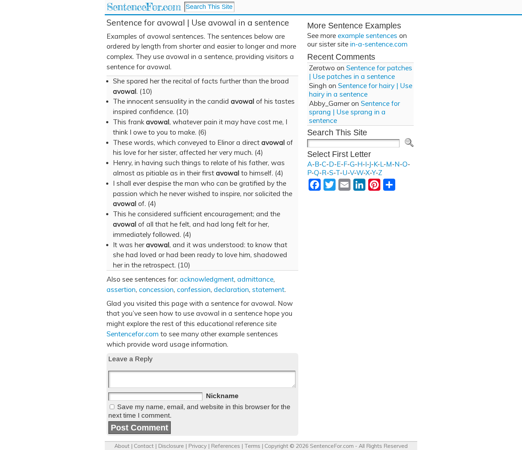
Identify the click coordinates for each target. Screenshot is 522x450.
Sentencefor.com (133, 334)
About (122, 446)
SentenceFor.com (144, 7)
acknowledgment (207, 279)
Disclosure (171, 446)
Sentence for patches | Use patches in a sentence (360, 72)
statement (268, 289)
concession (156, 289)
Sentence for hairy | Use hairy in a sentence (360, 89)
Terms (252, 446)
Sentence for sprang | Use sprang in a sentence (354, 112)
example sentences (367, 35)
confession (194, 289)
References (225, 446)
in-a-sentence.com (379, 44)
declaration (231, 289)
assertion (121, 289)
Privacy (197, 446)
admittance (255, 279)
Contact (144, 446)
